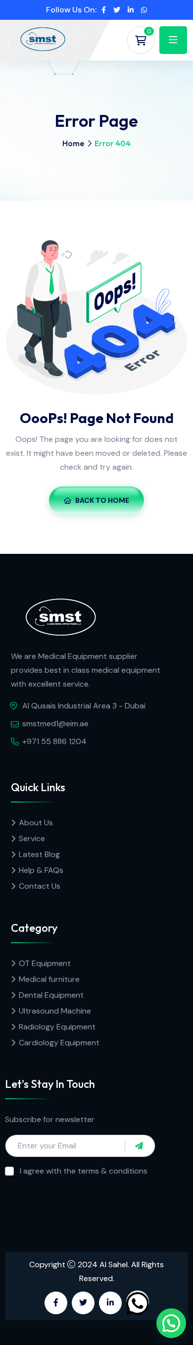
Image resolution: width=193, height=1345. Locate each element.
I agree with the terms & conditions (83, 1171)
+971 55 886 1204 (54, 741)
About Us (36, 822)
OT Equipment (45, 963)
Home (73, 143)
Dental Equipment (51, 995)
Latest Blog (39, 854)
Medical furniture (49, 979)
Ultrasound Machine (55, 1011)
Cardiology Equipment (59, 1042)
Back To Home (102, 500)
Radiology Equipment (57, 1027)
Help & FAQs (41, 870)
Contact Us (39, 886)
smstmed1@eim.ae (55, 723)
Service (32, 838)
